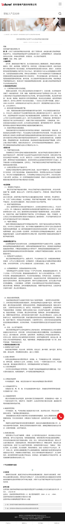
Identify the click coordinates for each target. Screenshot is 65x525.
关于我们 (40, 523)
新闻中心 (24, 523)
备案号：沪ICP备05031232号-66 (22, 517)
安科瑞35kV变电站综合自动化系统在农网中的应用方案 (24, 508)
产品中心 (8, 523)
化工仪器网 (37, 517)
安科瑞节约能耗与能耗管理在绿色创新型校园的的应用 (24, 504)
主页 (11, 34)
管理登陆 (42, 517)
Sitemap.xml (47, 517)
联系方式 (57, 523)
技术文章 (16, 34)
